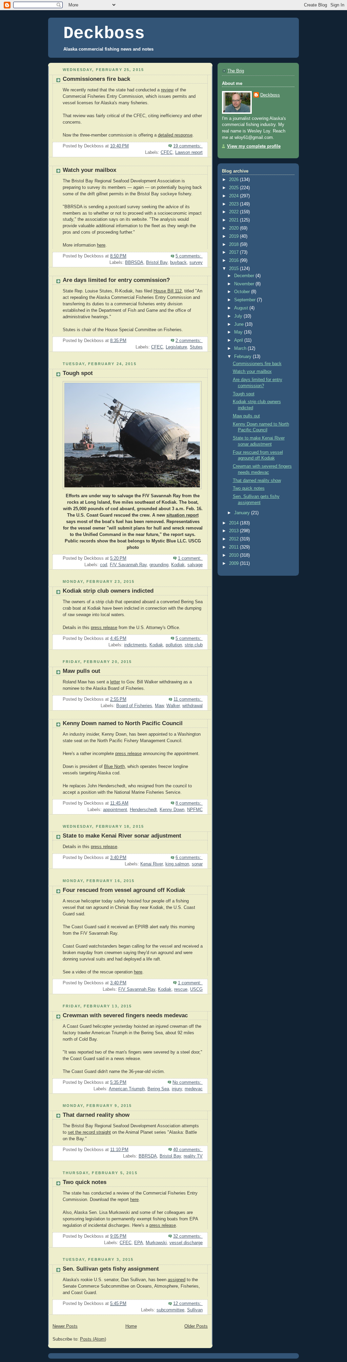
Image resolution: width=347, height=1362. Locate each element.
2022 (234, 212)
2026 (234, 179)
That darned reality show (96, 1115)
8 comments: (189, 803)
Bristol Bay (156, 262)
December (245, 275)
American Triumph (127, 1089)
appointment (115, 809)
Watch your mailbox (89, 170)
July (239, 316)
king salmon (177, 864)
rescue (180, 989)
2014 (234, 523)
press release (104, 627)
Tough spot (78, 373)
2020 (234, 228)
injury (177, 1089)
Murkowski (156, 1242)
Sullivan (195, 1310)
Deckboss (104, 33)
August (241, 308)
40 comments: (188, 1149)
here (101, 245)
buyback (178, 262)
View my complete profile (254, 146)
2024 (234, 196)
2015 (234, 268)
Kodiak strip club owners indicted (108, 591)
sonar (197, 864)
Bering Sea (158, 1089)
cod (103, 564)
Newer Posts (65, 1326)
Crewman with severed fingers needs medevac (125, 1015)
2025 (234, 187)
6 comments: (189, 857)
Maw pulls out (81, 671)
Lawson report (189, 152)
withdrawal (192, 705)
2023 (234, 204)
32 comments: (188, 1236)
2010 (234, 555)
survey (196, 262)
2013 (234, 530)
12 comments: (188, 1303)
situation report (182, 515)
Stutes (196, 347)
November (245, 284)
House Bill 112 (168, 291)
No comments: (187, 1082)
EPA (138, 1242)
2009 (234, 563)
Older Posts (196, 1326)
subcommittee (170, 1310)
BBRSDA (134, 262)
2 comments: (189, 340)
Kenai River (151, 864)
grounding (158, 564)
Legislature (176, 347)
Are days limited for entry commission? (116, 280)
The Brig (235, 71)
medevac (194, 1089)
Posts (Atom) (93, 1339)
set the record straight (89, 1132)
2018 (234, 244)
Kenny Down (172, 809)
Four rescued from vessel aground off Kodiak (124, 890)
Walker (173, 705)
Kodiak (178, 564)
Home (131, 1326)
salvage (195, 564)
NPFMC (195, 809)
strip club (194, 645)
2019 (234, 236)
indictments (135, 645)
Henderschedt (143, 809)
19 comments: (188, 146)
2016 (234, 260)
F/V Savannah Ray (128, 564)
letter (115, 682)
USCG (196, 989)
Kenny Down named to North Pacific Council (123, 723)
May (239, 332)
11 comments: (188, 699)
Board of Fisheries (134, 705)
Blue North (114, 766)
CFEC (166, 152)
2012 (234, 539)
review (167, 90)
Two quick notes (84, 1182)
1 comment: (190, 558)
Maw (159, 705)
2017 (234, 252)
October (242, 291)
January (242, 512)
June (239, 324)
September (245, 300)
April (239, 340)
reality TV (193, 1156)
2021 (234, 220)
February (243, 356)
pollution (174, 645)
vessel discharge (186, 1242)
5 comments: (189, 256)
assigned (176, 1279)
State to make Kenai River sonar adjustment (122, 835)
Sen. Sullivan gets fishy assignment (111, 1269)
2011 (234, 547)
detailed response (175, 135)
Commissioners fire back (96, 79)
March (241, 348)
